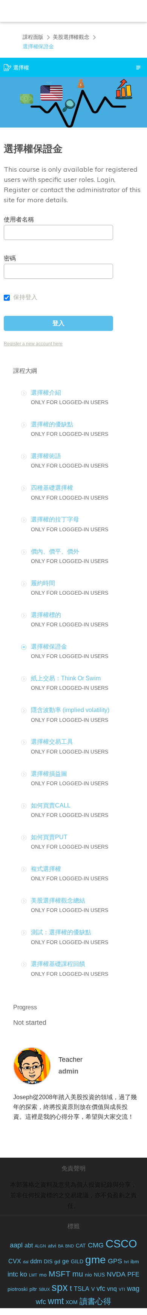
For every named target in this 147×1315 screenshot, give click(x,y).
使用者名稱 (19, 219)
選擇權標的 (46, 615)
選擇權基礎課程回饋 (58, 964)
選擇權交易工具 (52, 741)
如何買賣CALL (50, 805)
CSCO (121, 1243)
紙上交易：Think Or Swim (66, 678)
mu (77, 1274)
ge (65, 1261)
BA (60, 1246)
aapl (16, 1245)
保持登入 (24, 297)
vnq (112, 1289)
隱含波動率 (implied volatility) (70, 710)
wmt (56, 1301)
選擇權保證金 (49, 646)
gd (57, 1261)
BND (69, 1246)
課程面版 (33, 37)
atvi (52, 1246)
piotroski (18, 1289)
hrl (126, 1262)
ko (23, 1274)
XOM (72, 1302)
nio (88, 1275)
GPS (115, 1261)
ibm (134, 1261)
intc (13, 1274)
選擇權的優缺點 (52, 424)
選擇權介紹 (46, 392)
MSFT (59, 1273)
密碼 (10, 258)
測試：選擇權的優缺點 (61, 932)
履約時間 (43, 583)
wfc (41, 1302)
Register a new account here (33, 343)
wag (133, 1288)
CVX (14, 1261)
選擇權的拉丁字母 (55, 519)
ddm (36, 1261)
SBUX (44, 1289)
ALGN (40, 1246)
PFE (133, 1274)
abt (28, 1245)
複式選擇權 (46, 869)
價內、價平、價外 (55, 551)
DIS (48, 1261)
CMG (96, 1245)
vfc (100, 1288)
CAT (81, 1246)
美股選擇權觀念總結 (58, 900)
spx (60, 1287)
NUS (99, 1275)
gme (95, 1260)
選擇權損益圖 (49, 774)
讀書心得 (95, 1301)
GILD (77, 1261)
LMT (33, 1275)
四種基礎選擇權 (52, 487)
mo (43, 1275)
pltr (33, 1289)
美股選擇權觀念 (71, 37)
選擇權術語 (46, 456)
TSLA (81, 1289)
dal (25, 1262)
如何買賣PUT (49, 837)
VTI (122, 1289)
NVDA (116, 1274)
